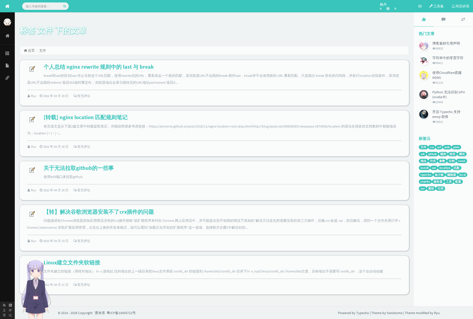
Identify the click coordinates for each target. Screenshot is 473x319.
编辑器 (451, 174)
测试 (462, 154)
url (439, 147)
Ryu (34, 96)
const (461, 161)
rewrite (425, 181)
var (434, 168)
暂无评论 (83, 96)
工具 (449, 181)
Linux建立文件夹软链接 (72, 262)
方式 (433, 161)
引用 (440, 188)
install (424, 168)
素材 (431, 188)
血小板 (439, 174)
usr (423, 188)
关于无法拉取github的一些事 (79, 167)
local (462, 174)
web (447, 147)
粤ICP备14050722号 (121, 313)
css (432, 147)
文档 (452, 161)
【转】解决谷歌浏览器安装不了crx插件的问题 (99, 211)
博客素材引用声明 (446, 43)
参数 (442, 161)
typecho (426, 174)
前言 (453, 154)
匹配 (457, 168)
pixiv (456, 147)
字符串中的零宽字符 (447, 58)
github (432, 154)
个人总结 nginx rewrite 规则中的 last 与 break (99, 66)
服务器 (438, 181)
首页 (31, 50)
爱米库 (100, 313)
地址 (423, 161)
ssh (423, 154)
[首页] (7, 36)
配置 (458, 181)
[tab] (424, 19)
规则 (443, 154)
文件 (423, 147)
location (444, 168)
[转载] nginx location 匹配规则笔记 (86, 117)
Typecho (362, 313)
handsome (395, 313)
